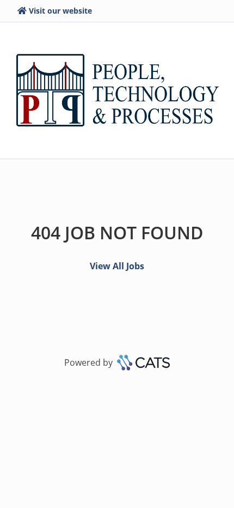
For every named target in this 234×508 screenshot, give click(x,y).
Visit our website (60, 10)
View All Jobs (117, 266)
